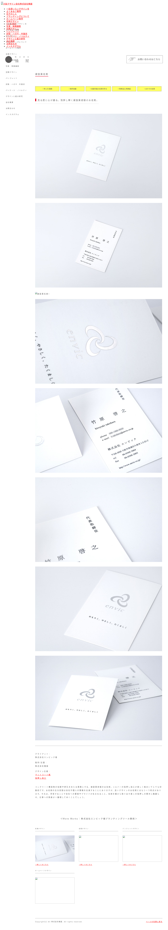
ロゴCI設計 (11, 60)
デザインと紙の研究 (14, 96)
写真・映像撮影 (12, 66)
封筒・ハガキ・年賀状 (15, 84)
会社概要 (10, 102)
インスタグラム (12, 114)
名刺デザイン (12, 21)
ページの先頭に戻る (154, 922)
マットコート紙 (43, 775)
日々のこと (11, 13)
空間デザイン (11, 72)
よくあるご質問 (13, 11)
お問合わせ (10, 108)
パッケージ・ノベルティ (16, 90)
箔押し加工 (40, 778)
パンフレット (11, 78)
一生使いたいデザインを (17, 8)
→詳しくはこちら (42, 864)
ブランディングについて (17, 16)
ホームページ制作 (14, 18)
